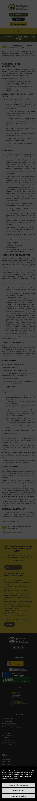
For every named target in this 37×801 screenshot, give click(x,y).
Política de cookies (13, 778)
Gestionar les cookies (18, 796)
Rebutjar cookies (18, 791)
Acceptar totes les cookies (18, 785)
